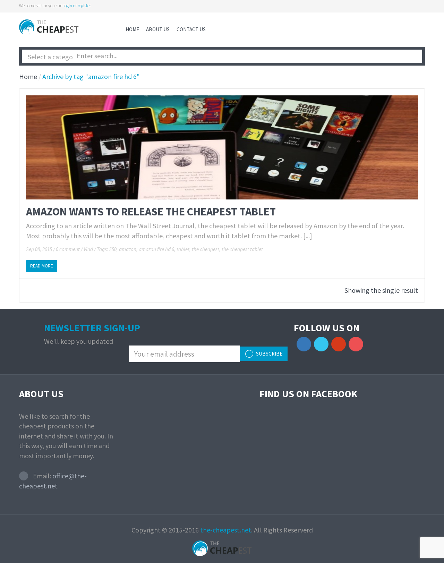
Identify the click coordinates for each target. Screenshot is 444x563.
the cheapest (205, 249)
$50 (113, 249)
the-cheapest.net (225, 530)
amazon (127, 249)
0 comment (68, 249)
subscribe (268, 353)
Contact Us (191, 29)
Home (132, 29)
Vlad (88, 249)
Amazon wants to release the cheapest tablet (151, 212)
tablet (183, 249)
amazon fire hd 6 (156, 249)
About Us (158, 29)
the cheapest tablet (242, 249)
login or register (77, 6)
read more (41, 266)
